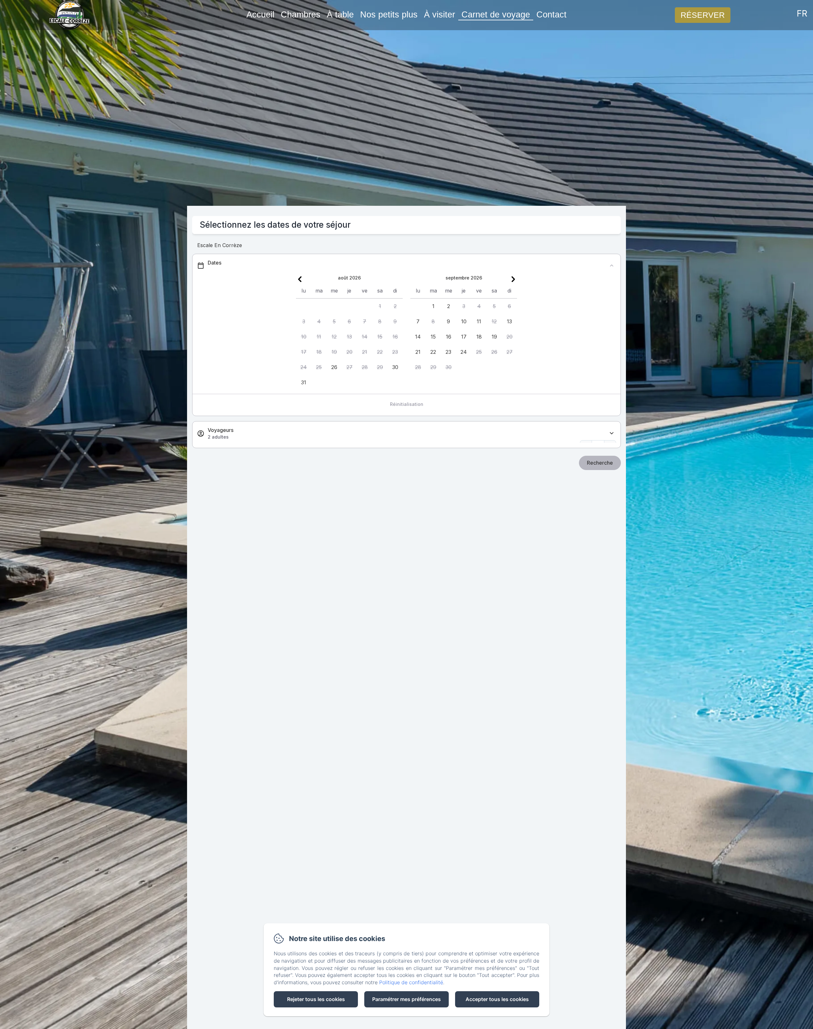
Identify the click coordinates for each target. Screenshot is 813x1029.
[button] (379, 306)
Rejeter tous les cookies (316, 999)
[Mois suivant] (513, 279)
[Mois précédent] (300, 279)
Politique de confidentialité (411, 982)
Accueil (260, 14)
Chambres (300, 14)
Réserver (703, 14)
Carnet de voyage (495, 14)
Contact (551, 14)
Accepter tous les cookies (497, 999)
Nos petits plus (389, 14)
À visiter (439, 14)
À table (340, 14)
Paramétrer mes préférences (406, 999)
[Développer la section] (611, 433)
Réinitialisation (406, 404)
